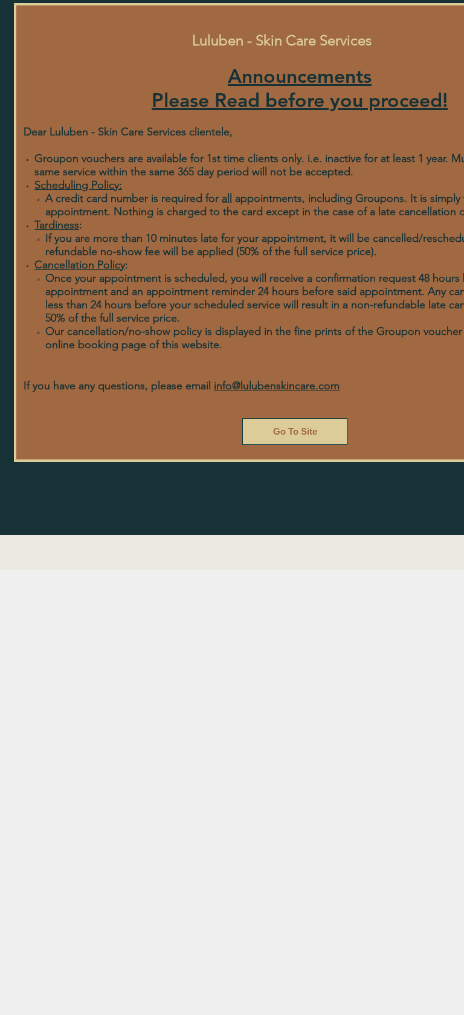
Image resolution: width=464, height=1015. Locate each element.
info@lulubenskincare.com (277, 385)
